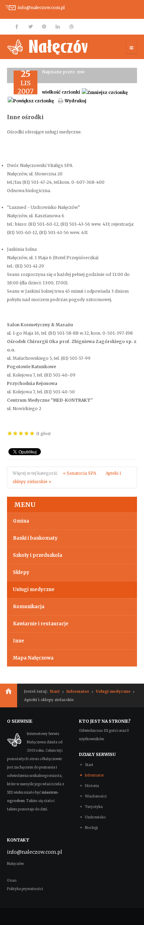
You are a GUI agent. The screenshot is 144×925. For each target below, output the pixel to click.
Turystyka (94, 806)
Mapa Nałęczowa (33, 658)
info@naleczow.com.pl (41, 7)
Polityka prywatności (25, 889)
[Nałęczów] (47, 47)
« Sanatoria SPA (80, 473)
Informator (77, 691)
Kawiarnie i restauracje (41, 624)
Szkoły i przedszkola (37, 555)
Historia (92, 786)
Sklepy (21, 572)
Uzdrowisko (95, 817)
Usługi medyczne (34, 589)
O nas (12, 880)
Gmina (21, 521)
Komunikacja (28, 607)
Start (55, 691)
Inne (18, 641)
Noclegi (91, 827)
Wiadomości (96, 796)
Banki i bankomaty (35, 538)
